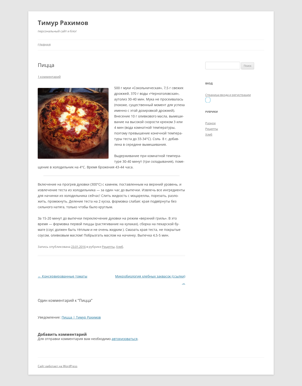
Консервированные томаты (62, 276)
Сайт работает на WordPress (57, 366)
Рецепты (108, 247)
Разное (210, 123)
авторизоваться (125, 338)
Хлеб (119, 247)
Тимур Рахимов (63, 22)
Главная (44, 45)
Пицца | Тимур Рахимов (81, 317)
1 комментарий (49, 77)
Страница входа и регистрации (228, 95)
